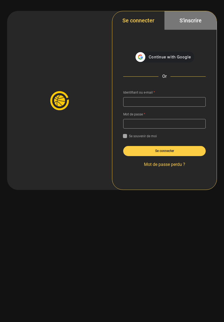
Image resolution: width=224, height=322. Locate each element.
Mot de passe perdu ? (164, 164)
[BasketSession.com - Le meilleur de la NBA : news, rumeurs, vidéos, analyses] (59, 100)
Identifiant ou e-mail (139, 92)
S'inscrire (190, 20)
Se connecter (138, 20)
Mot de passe (134, 114)
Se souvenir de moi (143, 136)
